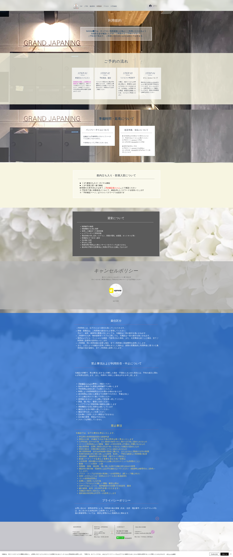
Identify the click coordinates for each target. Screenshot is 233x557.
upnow (133, 140)
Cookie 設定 (214, 554)
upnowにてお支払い (138, 148)
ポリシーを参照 (171, 554)
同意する (224, 554)
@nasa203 (135, 142)
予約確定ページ (84, 384)
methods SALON (145, 533)
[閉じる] (231, 554)
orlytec (137, 533)
